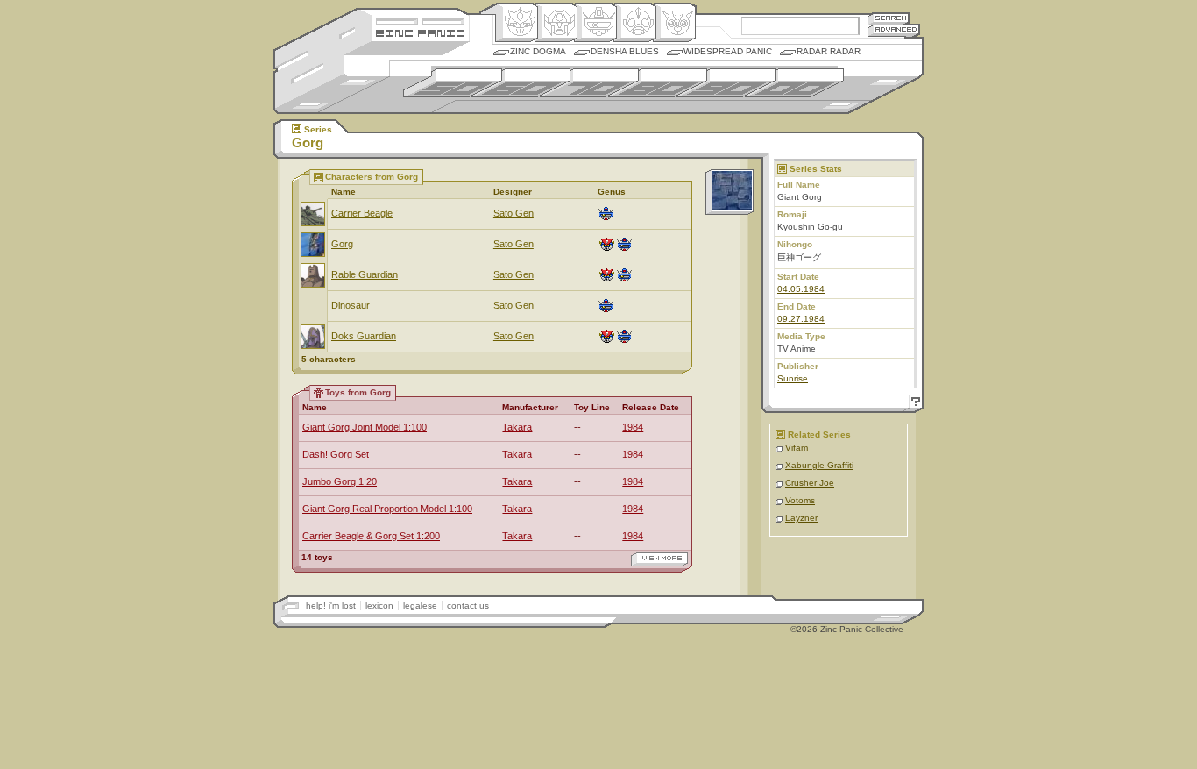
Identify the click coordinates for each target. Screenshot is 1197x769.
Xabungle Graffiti (819, 465)
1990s (726, 82)
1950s (452, 82)
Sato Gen (513, 213)
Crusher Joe (809, 483)
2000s (794, 82)
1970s (589, 82)
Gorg (342, 244)
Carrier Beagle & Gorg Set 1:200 (371, 535)
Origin (516, 22)
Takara (517, 427)
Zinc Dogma (538, 51)
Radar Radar (829, 51)
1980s (657, 82)
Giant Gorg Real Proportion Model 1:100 (387, 508)
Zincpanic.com (420, 32)
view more (659, 559)
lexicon (379, 605)
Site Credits (420, 20)
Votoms (800, 500)
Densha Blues (625, 51)
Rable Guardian (364, 274)
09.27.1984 (801, 319)
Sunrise (792, 378)
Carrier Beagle (362, 213)
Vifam (796, 447)
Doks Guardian (363, 336)
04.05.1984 (801, 289)
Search (889, 18)
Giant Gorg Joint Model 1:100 (364, 427)
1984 (632, 427)
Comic (674, 22)
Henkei (556, 22)
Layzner (801, 518)
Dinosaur (350, 305)
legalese (420, 605)
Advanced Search (894, 30)
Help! (913, 404)
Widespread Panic (727, 51)
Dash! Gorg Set (335, 454)
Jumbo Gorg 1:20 (339, 481)
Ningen (634, 22)
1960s (521, 82)
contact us (468, 605)
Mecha (595, 22)
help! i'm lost (331, 605)
